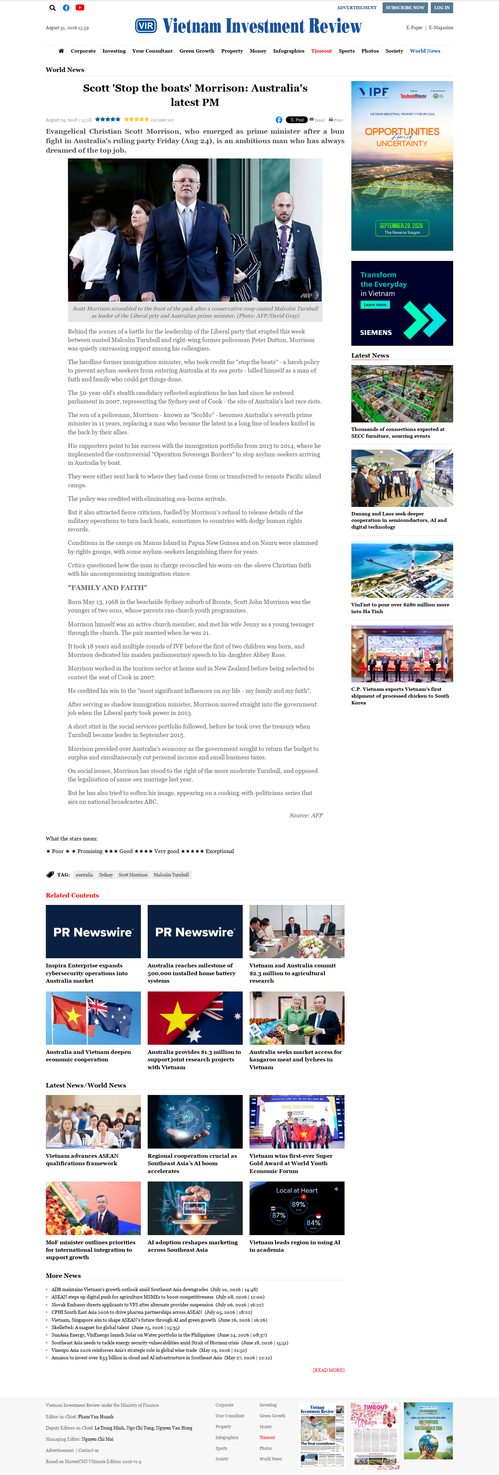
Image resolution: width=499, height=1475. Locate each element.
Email (320, 119)
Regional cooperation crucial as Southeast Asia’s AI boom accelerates (192, 1163)
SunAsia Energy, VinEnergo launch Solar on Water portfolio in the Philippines (134, 1334)
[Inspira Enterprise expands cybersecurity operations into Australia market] (93, 932)
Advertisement (356, 7)
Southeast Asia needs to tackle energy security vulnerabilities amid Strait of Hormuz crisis (146, 1342)
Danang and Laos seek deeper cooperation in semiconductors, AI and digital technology (399, 520)
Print (338, 119)
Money (258, 51)
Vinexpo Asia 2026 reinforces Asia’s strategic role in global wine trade (125, 1349)
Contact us (88, 1450)
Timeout (321, 51)
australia (84, 874)
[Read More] (329, 1370)
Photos (370, 51)
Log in (442, 7)
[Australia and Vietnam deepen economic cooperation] (93, 1018)
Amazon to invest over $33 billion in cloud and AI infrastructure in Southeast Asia (137, 1357)
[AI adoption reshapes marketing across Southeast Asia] (195, 1208)
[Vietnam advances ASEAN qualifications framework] (93, 1122)
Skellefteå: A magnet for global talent (91, 1327)
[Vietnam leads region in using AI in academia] (297, 1208)
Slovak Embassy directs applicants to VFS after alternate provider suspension (133, 1304)
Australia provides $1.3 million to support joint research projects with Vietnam (194, 1059)
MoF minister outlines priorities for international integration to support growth (90, 1250)
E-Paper (414, 27)
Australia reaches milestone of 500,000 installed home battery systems (192, 973)
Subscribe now (405, 7)
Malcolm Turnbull (171, 874)
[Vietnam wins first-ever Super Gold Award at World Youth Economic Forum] (297, 1122)
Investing (114, 51)
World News (425, 51)
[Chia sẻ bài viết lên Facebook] (279, 119)
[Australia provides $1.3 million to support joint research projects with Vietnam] (195, 1018)
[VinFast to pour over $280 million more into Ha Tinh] (402, 569)
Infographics (288, 51)
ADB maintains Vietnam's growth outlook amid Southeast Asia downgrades (130, 1289)
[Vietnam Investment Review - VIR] (249, 43)
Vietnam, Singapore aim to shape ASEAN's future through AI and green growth (134, 1319)
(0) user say (162, 119)
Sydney (106, 874)
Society (394, 51)
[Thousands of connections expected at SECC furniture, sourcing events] (402, 393)
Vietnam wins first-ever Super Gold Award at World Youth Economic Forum (291, 1163)
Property (232, 51)
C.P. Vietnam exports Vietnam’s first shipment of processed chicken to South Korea (400, 695)
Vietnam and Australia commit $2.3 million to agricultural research (293, 973)
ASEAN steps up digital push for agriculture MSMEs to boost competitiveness (133, 1296)
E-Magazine (441, 27)
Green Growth (197, 51)
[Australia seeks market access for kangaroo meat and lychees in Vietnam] (297, 1018)
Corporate (83, 51)
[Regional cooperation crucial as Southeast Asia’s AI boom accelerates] (195, 1122)
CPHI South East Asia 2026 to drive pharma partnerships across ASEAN (127, 1311)
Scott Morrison (133, 874)
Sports (347, 51)
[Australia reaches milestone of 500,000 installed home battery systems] (195, 932)
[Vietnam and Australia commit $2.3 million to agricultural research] (297, 932)
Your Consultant (152, 51)
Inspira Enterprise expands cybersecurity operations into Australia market (87, 973)
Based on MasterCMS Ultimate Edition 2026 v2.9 (93, 1461)
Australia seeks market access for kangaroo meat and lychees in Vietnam (296, 1059)
